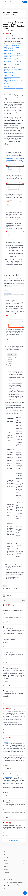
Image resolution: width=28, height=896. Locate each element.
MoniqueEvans (8, 737)
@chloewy (7, 670)
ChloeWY (7, 650)
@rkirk (6, 711)
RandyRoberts (8, 626)
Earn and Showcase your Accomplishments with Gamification (11, 85)
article (5, 725)
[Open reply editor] (14, 595)
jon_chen (7, 33)
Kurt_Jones (8, 604)
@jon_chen (5, 755)
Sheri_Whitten (8, 822)
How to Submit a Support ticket (13, 88)
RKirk (7, 690)
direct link (22, 161)
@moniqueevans (8, 777)
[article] (14, 613)
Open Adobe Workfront (10, 14)
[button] (6, 30)
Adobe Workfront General (6, 5)
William (7, 800)
